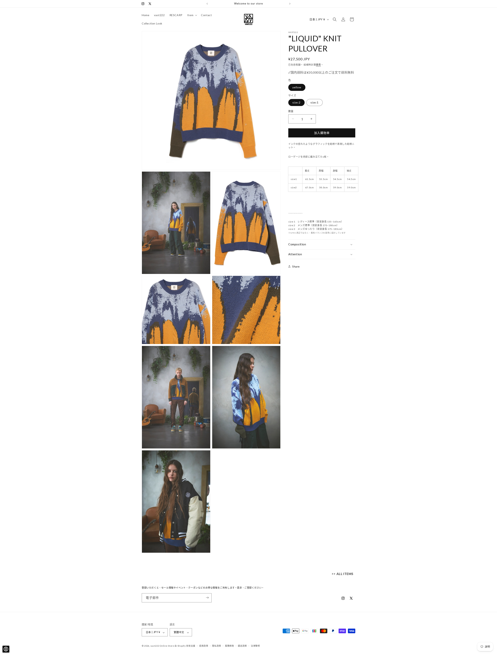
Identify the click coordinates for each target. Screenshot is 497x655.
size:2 (296, 102)
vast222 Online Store (162, 646)
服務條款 (229, 646)
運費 (318, 64)
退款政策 (203, 646)
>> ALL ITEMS (342, 574)
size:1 (314, 102)
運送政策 (242, 646)
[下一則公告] (290, 3)
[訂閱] (207, 597)
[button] (192, 15)
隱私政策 (216, 646)
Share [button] (296, 266)
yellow (296, 87)
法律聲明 (255, 646)
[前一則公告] (207, 3)
